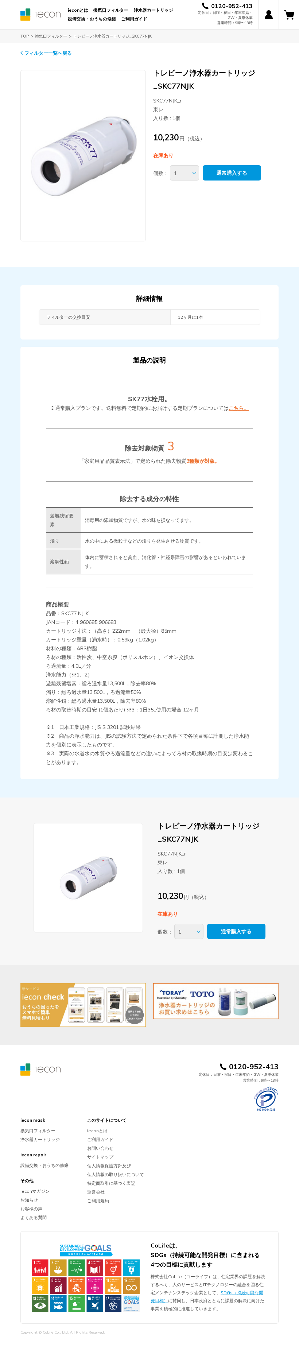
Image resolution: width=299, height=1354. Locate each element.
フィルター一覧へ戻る (48, 53)
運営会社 (96, 1192)
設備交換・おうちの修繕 (92, 19)
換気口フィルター (110, 10)
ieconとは (78, 10)
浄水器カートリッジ (153, 10)
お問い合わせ (100, 1148)
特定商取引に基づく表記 (111, 1183)
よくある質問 (33, 1217)
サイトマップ (100, 1157)
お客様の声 (31, 1208)
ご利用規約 (98, 1200)
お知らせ (29, 1200)
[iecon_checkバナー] (83, 1005)
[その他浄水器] (216, 1001)
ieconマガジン (35, 1191)
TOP (24, 36)
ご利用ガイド (134, 19)
